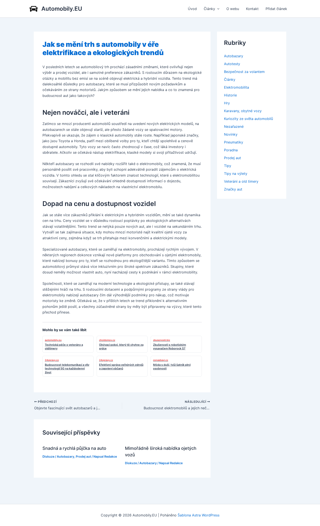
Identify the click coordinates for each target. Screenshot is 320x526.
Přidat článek (276, 9)
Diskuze (48, 456)
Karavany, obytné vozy (243, 111)
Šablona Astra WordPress (198, 515)
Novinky (230, 134)
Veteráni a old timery (241, 181)
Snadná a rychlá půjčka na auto (74, 448)
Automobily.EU (61, 8)
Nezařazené (234, 126)
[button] (217, 8)
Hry (227, 103)
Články (209, 9)
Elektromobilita (236, 87)
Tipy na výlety (235, 173)
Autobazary (65, 456)
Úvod (192, 9)
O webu (232, 9)
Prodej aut (83, 456)
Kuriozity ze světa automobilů (248, 118)
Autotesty (232, 64)
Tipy (227, 166)
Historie (230, 95)
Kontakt (252, 9)
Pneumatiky (233, 142)
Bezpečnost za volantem (244, 71)
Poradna (231, 150)
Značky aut (233, 189)
